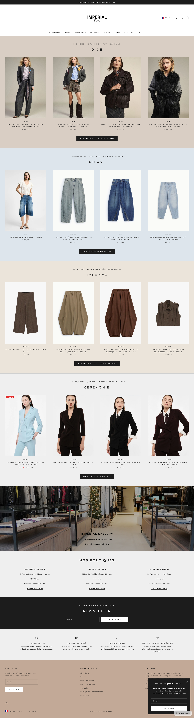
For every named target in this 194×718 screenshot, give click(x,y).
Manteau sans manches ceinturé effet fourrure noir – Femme (168, 126)
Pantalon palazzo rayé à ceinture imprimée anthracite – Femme (25, 126)
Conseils (129, 32)
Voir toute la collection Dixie (97, 138)
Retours (83, 677)
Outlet (141, 32)
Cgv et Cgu (84, 688)
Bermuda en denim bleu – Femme (26, 237)
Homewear (80, 32)
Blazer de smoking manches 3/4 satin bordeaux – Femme (168, 463)
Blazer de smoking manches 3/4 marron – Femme (73, 463)
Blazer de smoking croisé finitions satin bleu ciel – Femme (26, 463)
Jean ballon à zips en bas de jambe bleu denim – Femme (121, 238)
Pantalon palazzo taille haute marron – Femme (26, 351)
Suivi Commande (87, 681)
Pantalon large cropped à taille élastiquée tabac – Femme (73, 351)
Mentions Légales (87, 684)
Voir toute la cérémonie (97, 476)
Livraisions (84, 673)
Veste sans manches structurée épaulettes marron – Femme (168, 351)
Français (32, 711)
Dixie (117, 32)
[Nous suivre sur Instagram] (6, 703)
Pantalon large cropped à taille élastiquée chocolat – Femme (121, 351)
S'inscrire (169, 708)
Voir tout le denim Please (97, 251)
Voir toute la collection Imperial (97, 364)
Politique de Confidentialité (91, 692)
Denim (68, 32)
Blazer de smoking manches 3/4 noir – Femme (120, 463)
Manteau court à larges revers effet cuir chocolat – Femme (120, 126)
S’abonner (115, 619)
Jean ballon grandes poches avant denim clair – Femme (168, 238)
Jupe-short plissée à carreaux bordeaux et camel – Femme (73, 126)
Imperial (94, 32)
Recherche (84, 695)
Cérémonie (54, 32)
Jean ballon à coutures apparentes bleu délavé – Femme (73, 238)
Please (107, 32)
